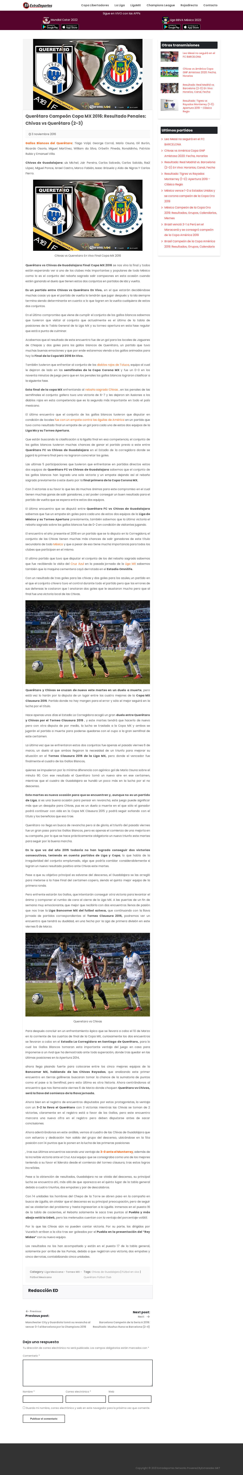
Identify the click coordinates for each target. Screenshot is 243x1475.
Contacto (210, 5)
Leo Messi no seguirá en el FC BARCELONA (199, 54)
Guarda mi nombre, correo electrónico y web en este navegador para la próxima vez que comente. (88, 1408)
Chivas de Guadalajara (106, 1272)
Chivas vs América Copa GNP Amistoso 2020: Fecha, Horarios (199, 72)
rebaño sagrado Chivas (101, 390)
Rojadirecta (189, 5)
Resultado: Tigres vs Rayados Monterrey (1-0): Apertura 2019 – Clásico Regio (198, 106)
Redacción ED (43, 1290)
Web (111, 1391)
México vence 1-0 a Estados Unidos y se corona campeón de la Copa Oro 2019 (189, 196)
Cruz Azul (77, 564)
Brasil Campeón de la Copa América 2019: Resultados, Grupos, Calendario (189, 244)
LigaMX (135, 5)
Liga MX (130, 564)
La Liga (120, 5)
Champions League (161, 5)
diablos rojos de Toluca (113, 365)
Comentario (31, 1356)
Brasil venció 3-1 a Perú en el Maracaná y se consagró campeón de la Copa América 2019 (188, 229)
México (58, 544)
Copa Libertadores (95, 5)
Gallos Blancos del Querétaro (48, 143)
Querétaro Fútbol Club (97, 1277)
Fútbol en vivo (130, 1272)
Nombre (29, 1391)
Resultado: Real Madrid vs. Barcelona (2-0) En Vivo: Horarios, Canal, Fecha (199, 88)
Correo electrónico (78, 1391)
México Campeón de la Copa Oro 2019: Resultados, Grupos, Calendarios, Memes (190, 212)
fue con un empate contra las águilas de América (89, 420)
